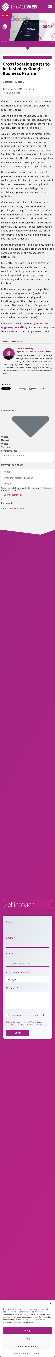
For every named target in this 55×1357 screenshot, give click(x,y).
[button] (50, 1303)
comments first (9, 451)
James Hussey (24, 348)
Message (12, 988)
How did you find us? (18, 972)
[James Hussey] (9, 358)
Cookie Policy (20, 1353)
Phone (11, 953)
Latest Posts (16, 342)
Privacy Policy (33, 1353)
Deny (27, 1338)
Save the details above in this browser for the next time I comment (27, 489)
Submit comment (13, 494)
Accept (27, 1330)
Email (10, 937)
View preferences (27, 1346)
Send (18, 1032)
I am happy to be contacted (27, 1015)
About (5, 342)
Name (10, 922)
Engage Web (45, 351)
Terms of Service (35, 1025)
